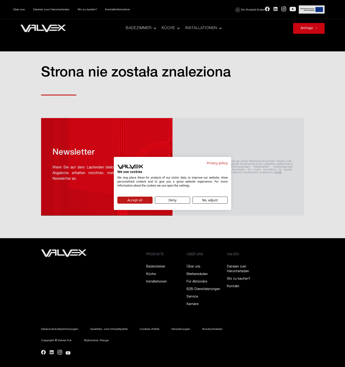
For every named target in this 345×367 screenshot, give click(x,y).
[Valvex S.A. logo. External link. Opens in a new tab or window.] (130, 167)
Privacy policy (217, 163)
